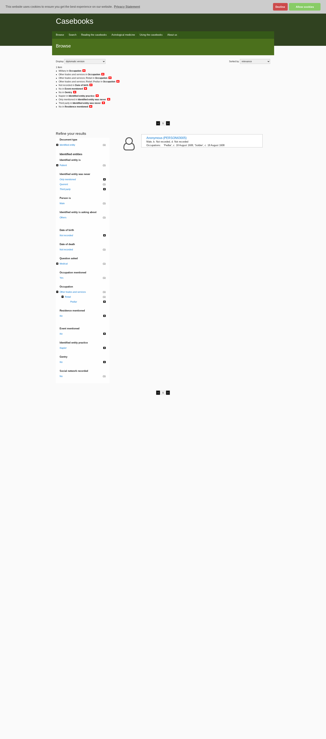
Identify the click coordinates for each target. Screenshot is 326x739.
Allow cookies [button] (305, 6)
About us (172, 34)
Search (72, 34)
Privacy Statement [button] (127, 6)
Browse (60, 34)
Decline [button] (280, 6)
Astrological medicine (123, 34)
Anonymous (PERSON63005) (166, 138)
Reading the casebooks (94, 34)
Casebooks (74, 21)
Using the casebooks (151, 34)
